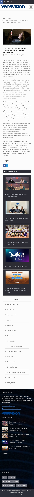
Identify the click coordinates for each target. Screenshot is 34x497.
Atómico (10, 325)
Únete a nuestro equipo (8, 406)
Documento (11, 341)
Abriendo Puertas (12, 304)
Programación (12, 362)
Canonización (11, 330)
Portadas (10, 357)
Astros (9, 320)
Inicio (3, 18)
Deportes (10, 336)
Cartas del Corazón (8, 485)
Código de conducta (17, 494)
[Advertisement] (17, 13)
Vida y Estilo (11, 383)
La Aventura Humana (14, 351)
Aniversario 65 (11, 315)
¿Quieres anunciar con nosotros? (11, 409)
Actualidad (10, 310)
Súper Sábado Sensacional (16, 372)
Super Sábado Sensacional (10, 481)
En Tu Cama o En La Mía (15, 346)
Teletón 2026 (11, 377)
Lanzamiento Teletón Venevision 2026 (16, 266)
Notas (9, 18)
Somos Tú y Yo (12, 367)
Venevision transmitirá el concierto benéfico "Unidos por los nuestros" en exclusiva (16, 290)
